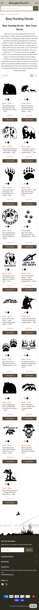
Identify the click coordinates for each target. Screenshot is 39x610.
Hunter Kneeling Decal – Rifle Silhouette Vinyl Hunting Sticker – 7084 (28, 320)
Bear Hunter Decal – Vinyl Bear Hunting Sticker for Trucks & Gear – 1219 (8, 278)
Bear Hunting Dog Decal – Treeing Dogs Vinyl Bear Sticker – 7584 (10, 492)
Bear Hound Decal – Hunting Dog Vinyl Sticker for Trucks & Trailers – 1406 (27, 108)
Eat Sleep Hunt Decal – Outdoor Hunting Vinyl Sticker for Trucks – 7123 (28, 364)
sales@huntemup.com (7, 574)
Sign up (29, 550)
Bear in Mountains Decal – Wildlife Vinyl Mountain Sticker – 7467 (28, 407)
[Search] (35, 8)
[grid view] (32, 75)
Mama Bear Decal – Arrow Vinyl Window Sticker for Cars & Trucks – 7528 (9, 450)
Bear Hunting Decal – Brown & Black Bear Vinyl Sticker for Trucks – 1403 (9, 108)
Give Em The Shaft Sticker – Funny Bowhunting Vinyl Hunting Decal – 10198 (28, 278)
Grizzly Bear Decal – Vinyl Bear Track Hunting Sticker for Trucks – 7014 (8, 192)
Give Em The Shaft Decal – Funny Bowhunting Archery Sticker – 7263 (8, 321)
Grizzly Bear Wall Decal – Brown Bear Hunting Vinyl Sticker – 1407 (9, 150)
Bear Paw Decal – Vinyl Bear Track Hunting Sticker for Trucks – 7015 (28, 192)
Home (3, 14)
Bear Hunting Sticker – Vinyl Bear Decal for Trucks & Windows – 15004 (9, 235)
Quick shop (10, 115)
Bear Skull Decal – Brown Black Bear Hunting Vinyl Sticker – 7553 (28, 450)
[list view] (36, 75)
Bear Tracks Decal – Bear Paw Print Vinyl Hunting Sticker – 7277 (9, 363)
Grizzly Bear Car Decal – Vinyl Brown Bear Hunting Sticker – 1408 (28, 150)
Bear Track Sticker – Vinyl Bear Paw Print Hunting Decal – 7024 (28, 234)
